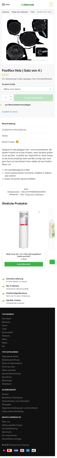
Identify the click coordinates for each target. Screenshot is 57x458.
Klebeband (6, 384)
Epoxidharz (7, 377)
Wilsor (4, 339)
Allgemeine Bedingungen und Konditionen (20, 408)
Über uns (6, 421)
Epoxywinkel (7, 332)
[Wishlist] (39, 212)
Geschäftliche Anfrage (11, 439)
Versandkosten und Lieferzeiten (15, 401)
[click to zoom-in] (28, 39)
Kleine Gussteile (9, 370)
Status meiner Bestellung (12, 411)
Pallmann (6, 336)
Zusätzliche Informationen (14, 129)
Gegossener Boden (10, 356)
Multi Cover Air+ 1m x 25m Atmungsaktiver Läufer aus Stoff (23, 255)
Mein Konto (7, 432)
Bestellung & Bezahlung (12, 397)
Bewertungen (10, 142)
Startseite (5, 12)
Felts (32, 12)
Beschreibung (8, 123)
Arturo (4, 325)
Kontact (5, 394)
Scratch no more (9, 111)
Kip (3, 346)
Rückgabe (6, 404)
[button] (11, 96)
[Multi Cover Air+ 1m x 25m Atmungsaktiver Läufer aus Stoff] (24, 229)
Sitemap (25, 445)
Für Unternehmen (9, 435)
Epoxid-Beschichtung (11, 373)
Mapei (4, 342)
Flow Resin (6, 318)
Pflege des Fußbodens (20, 12)
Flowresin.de (14, 445)
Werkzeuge (7, 380)
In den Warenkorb (33, 97)
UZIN (4, 329)
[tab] (27, 124)
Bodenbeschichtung (10, 360)
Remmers (6, 322)
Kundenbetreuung (10, 428)
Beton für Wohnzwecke (12, 363)
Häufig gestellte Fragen (12, 425)
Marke (5, 135)
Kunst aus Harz (8, 367)
